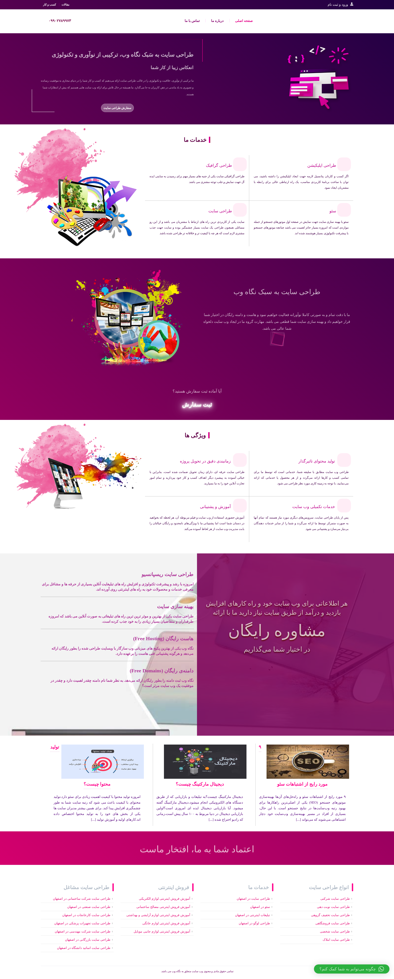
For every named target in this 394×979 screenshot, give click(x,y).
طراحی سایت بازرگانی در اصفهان (87, 939)
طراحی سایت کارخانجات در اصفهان (86, 915)
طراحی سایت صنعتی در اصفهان (88, 907)
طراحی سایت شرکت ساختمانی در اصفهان (81, 898)
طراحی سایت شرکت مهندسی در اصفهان (82, 931)
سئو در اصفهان (260, 907)
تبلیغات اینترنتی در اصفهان (252, 915)
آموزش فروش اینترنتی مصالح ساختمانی (163, 907)
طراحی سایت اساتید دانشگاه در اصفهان (83, 948)
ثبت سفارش (197, 404)
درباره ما (217, 21)
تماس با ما (192, 21)
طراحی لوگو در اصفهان (254, 923)
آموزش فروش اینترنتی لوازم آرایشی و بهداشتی (158, 915)
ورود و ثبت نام (338, 4)
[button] (351, 969)
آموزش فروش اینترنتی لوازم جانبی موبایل (162, 931)
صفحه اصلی (244, 21)
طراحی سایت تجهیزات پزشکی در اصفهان (82, 923)
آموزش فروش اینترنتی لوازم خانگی (166, 923)
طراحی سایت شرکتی (335, 898)
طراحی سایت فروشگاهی (332, 923)
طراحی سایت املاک (336, 939)
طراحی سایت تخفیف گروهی (330, 915)
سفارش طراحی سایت (117, 108)
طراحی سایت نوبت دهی (333, 907)
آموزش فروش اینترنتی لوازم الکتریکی (164, 898)
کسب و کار (49, 4)
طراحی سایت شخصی (335, 931)
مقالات (65, 4)
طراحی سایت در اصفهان (253, 898)
